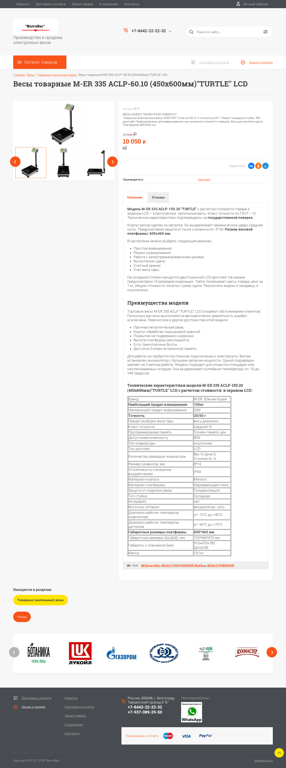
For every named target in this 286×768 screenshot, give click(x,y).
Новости (23, 4)
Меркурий (204, 179)
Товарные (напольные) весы (56, 74)
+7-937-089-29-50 (145, 712)
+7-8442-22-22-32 (145, 707)
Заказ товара (82, 4)
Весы (31, 74)
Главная (19, 74)
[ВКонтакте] (251, 166)
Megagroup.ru (263, 760)
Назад (22, 617)
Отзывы (158, 197)
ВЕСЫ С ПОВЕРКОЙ (220, 565)
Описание (134, 197)
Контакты (131, 4)
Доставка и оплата (51, 4)
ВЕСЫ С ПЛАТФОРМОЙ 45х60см (183, 565)
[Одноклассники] (258, 166)
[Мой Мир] (265, 166)
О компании (108, 4)
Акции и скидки (261, 62)
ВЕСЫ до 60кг (150, 565)
